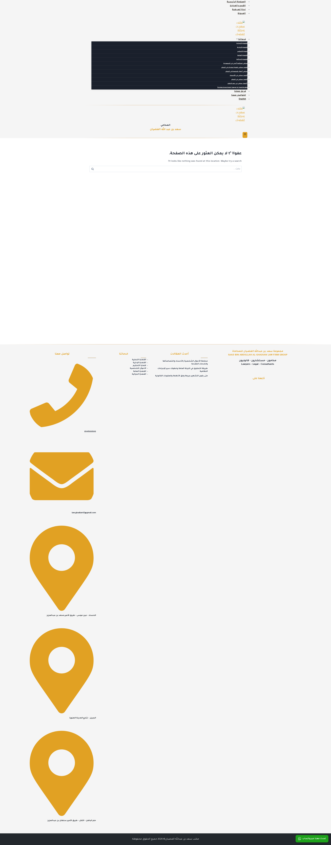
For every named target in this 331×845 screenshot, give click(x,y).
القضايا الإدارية (242, 47)
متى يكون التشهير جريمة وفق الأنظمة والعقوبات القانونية (181, 376)
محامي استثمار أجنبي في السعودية (235, 63)
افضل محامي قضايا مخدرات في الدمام (234, 67)
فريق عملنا (240, 91)
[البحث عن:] (165, 169)
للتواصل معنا (238, 95)
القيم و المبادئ (238, 6)
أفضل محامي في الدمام (239, 79)
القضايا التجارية (241, 43)
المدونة (242, 13)
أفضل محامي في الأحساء (238, 75)
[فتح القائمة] (245, 135)
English (242, 99)
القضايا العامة (242, 55)
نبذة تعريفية (239, 10)
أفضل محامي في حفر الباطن (237, 83)
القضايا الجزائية (241, 59)
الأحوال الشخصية (138, 368)
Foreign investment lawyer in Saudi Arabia (232, 87)
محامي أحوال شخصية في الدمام (236, 71)
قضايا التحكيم (242, 51)
